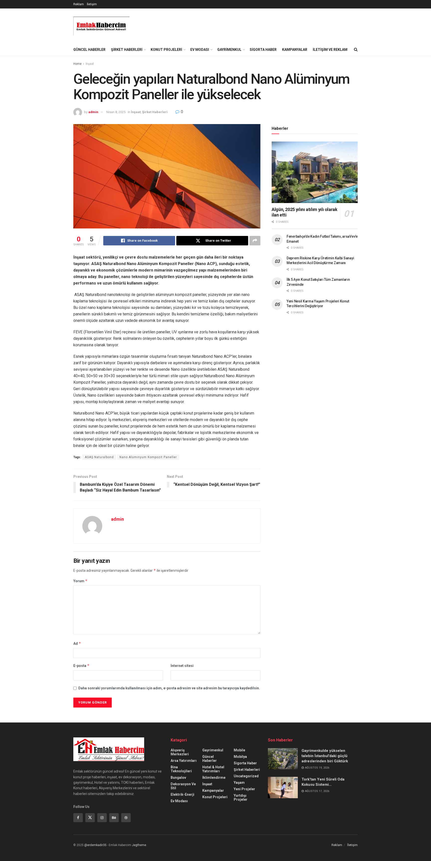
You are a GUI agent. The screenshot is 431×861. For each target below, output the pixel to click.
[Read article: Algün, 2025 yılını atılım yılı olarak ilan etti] (315, 172)
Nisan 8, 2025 (115, 112)
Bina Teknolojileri (181, 769)
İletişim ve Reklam (330, 50)
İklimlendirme (213, 778)
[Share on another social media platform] (254, 240)
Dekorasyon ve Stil (183, 786)
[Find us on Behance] (114, 817)
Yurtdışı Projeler (240, 797)
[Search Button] (356, 49)
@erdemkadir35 (95, 845)
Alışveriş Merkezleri (180, 752)
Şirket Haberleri (126, 50)
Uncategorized (246, 776)
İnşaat (90, 64)
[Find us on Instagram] (102, 817)
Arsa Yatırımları (184, 761)
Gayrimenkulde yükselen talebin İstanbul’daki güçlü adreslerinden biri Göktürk (325, 755)
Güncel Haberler (89, 50)
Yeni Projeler (244, 789)
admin (93, 112)
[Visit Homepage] (101, 26)
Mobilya (240, 757)
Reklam (78, 4)
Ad (77, 643)
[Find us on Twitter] (90, 817)
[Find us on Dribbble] (126, 817)
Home (77, 64)
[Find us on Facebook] (78, 817)
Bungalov (178, 778)
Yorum (80, 580)
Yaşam (239, 783)
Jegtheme (139, 845)
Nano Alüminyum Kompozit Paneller (148, 457)
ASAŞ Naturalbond (99, 457)
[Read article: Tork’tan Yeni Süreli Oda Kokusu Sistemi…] (283, 787)
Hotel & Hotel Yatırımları (213, 769)
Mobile (239, 750)
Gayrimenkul (229, 50)
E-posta (81, 665)
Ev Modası (199, 50)
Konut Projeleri (166, 50)
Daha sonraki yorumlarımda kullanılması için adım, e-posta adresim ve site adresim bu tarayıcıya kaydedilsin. (169, 688)
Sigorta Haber (263, 50)
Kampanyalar (294, 50)
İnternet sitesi (182, 666)
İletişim (92, 4)
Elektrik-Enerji (182, 794)
